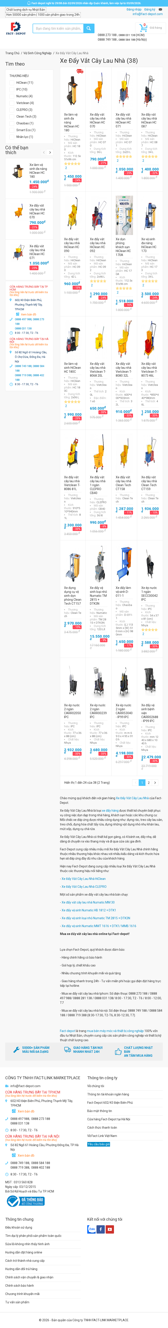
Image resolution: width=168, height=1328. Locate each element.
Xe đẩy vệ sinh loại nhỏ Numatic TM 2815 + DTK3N (96, 918)
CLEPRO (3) (24, 109)
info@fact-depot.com (148, 14)
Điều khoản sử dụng (18, 1227)
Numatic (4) (24, 96)
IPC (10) (21, 89)
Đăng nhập (134, 9)
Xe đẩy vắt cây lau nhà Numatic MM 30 (88, 902)
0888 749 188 (107, 39)
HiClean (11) (24, 82)
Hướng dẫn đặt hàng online (23, 1252)
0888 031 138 (127, 35)
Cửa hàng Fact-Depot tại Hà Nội (108, 1119)
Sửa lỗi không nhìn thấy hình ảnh (27, 1244)
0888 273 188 (107, 35)
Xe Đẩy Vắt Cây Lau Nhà (132, 798)
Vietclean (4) (25, 103)
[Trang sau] (155, 782)
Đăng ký (149, 9)
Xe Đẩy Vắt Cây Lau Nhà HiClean (84, 879)
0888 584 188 (127, 39)
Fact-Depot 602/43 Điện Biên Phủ (110, 1102)
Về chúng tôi (95, 1086)
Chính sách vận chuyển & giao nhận (29, 1277)
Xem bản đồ (28, 314)
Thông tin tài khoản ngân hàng (108, 1094)
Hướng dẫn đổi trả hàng (21, 1269)
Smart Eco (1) (25, 130)
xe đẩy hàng (110, 810)
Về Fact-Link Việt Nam (102, 1136)
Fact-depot (67, 1031)
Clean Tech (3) (26, 116)
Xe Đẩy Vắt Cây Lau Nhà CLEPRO (84, 886)
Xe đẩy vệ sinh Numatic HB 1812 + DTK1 (89, 910)
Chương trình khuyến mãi (22, 1294)
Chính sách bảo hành (19, 1285)
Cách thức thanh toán (102, 1127)
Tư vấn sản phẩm (17, 1302)
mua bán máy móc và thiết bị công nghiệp (115, 1031)
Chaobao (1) (24, 123)
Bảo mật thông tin (99, 1111)
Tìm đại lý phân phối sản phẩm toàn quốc (33, 1235)
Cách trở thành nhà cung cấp (25, 1260)
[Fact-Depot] (15, 28)
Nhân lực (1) (24, 137)
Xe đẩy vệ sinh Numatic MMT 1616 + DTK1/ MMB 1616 (99, 926)
